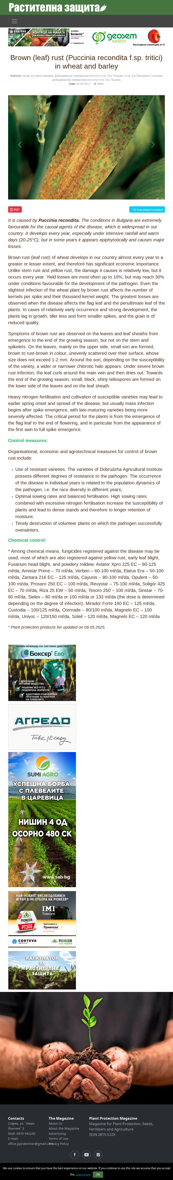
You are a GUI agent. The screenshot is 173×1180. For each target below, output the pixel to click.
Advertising (57, 1133)
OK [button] (98, 1174)
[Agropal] (42, 970)
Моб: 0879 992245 (21, 1133)
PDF (16, 209)
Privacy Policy (59, 1144)
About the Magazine (64, 1128)
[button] (20, 145)
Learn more (83, 1174)
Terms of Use (58, 1138)
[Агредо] (42, 726)
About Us (55, 1123)
